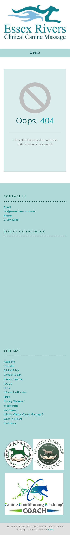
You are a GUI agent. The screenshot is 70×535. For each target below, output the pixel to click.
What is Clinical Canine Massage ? (23, 414)
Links (7, 396)
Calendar (9, 366)
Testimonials (11, 405)
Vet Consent (11, 410)
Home (7, 388)
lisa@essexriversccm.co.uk (19, 211)
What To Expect (13, 419)
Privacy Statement (14, 401)
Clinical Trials (11, 370)
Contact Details (12, 374)
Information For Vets (15, 392)
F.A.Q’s (8, 383)
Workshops (10, 423)
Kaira (51, 529)
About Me (9, 361)
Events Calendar (13, 379)
